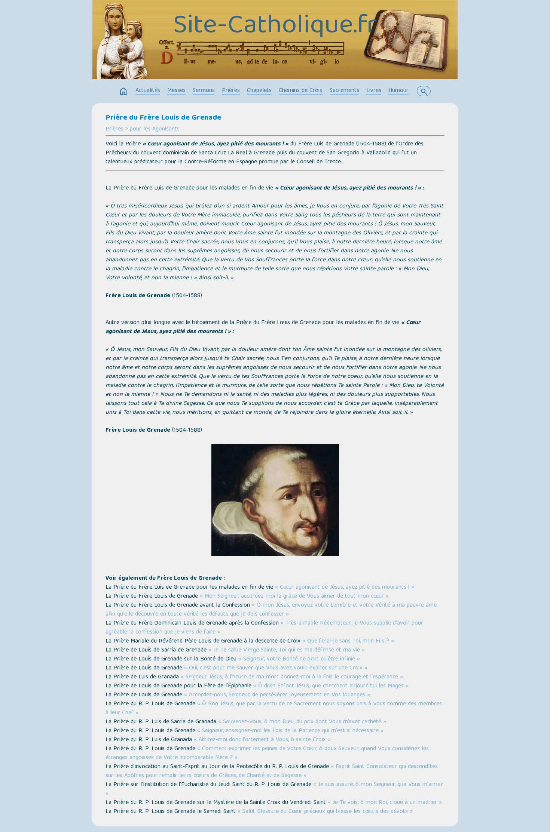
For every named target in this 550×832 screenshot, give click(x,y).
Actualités (147, 91)
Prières (231, 91)
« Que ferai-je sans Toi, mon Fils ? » (348, 641)
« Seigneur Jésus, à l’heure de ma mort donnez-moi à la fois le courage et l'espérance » (292, 677)
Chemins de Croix (301, 91)
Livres (373, 91)
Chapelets (259, 91)
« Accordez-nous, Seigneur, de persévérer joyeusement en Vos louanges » (277, 695)
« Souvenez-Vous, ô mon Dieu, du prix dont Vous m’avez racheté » (302, 722)
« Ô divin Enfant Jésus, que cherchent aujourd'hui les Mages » (331, 686)
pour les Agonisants (155, 129)
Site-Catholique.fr (275, 26)
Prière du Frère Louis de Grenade (163, 118)
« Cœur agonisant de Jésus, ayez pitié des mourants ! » (344, 587)
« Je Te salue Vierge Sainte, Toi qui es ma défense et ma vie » (286, 650)
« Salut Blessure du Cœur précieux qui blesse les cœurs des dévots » (325, 812)
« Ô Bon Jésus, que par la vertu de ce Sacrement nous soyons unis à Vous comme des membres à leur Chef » (274, 708)
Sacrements (344, 91)
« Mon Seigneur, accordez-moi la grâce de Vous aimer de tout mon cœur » (294, 596)
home (123, 91)
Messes (176, 91)
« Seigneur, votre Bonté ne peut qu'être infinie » (299, 659)
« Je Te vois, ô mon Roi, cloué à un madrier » (385, 803)
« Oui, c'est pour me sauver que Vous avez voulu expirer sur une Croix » (275, 668)
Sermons (204, 91)
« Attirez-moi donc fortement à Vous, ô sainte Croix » (262, 740)
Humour (398, 91)
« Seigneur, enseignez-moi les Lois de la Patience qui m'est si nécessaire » (290, 731)
